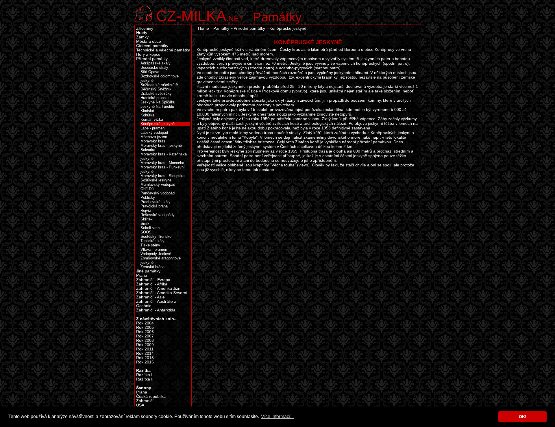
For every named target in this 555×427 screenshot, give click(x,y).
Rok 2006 (145, 332)
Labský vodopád (154, 132)
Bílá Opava (149, 72)
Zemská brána (152, 267)
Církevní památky (152, 46)
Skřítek (146, 219)
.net (199, 15)
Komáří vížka (151, 119)
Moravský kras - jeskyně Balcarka (161, 147)
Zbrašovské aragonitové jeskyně (160, 260)
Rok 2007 (145, 336)
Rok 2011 (144, 349)
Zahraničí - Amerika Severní (161, 293)
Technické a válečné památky (163, 50)
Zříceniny (144, 28)
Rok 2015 (145, 358)
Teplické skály (152, 241)
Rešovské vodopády (157, 215)
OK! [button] (522, 416)
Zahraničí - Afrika (151, 284)
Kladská (147, 111)
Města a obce (148, 41)
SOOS (145, 232)
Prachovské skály (155, 202)
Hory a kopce (148, 54)
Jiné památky (148, 271)
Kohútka (147, 115)
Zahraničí (144, 401)
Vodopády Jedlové (155, 254)
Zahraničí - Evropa (153, 280)
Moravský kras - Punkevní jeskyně (162, 169)
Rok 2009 (145, 345)
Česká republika (151, 396)
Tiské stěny (150, 245)
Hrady (141, 33)
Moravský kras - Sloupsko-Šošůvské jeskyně (163, 178)
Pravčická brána (154, 206)
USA (140, 405)
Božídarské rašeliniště (159, 85)
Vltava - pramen (153, 249)
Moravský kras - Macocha (162, 163)
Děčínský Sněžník (155, 89)
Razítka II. (145, 379)
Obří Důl (147, 189)
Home (203, 28)
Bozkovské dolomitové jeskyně (159, 78)
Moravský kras (152, 141)
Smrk (144, 223)
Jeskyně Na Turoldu (157, 106)
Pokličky (147, 197)
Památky (277, 17)
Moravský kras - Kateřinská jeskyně (163, 156)
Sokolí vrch (150, 228)
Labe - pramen (152, 128)
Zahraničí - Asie (150, 297)
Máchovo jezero (153, 137)
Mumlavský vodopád (157, 184)
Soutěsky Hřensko (155, 236)
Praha (141, 275)
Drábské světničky (156, 93)
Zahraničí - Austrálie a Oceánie (156, 303)
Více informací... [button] (277, 416)
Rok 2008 (145, 340)
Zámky (142, 37)
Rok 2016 (145, 362)
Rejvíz (145, 210)
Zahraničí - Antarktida (155, 310)
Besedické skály (154, 67)
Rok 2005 (145, 327)
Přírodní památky (249, 28)
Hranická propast (154, 98)
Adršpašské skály (155, 63)
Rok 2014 (145, 353)
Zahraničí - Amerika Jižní (159, 288)
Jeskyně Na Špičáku (157, 102)
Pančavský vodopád (157, 193)
